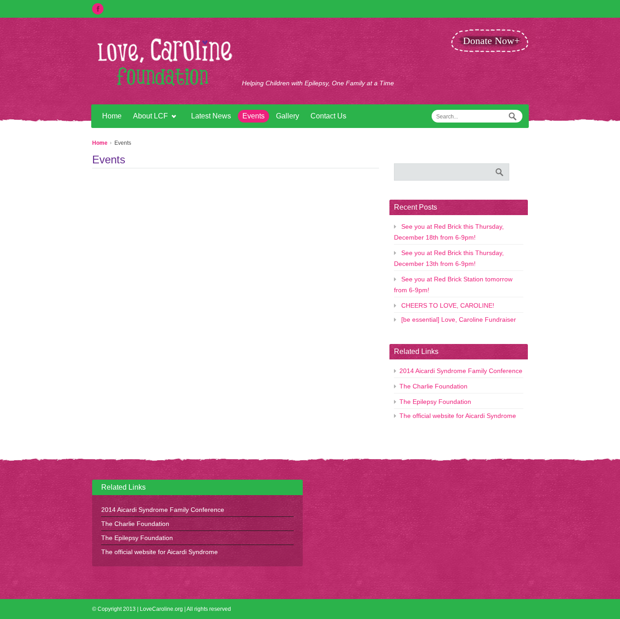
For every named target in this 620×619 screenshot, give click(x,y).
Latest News (211, 116)
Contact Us (328, 116)
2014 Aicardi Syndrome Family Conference (460, 370)
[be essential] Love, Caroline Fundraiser (458, 319)
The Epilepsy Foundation (435, 401)
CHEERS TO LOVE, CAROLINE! (447, 305)
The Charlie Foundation (433, 386)
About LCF (148, 117)
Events (253, 116)
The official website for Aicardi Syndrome (457, 415)
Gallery (287, 116)
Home (112, 116)
